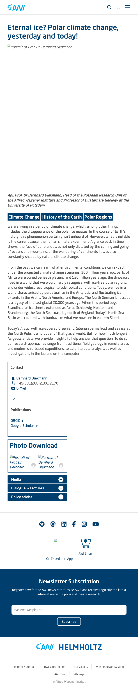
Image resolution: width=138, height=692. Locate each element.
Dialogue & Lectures (27, 488)
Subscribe (69, 622)
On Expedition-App (59, 559)
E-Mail (21, 388)
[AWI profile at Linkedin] (63, 524)
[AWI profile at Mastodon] (53, 524)
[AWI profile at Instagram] (84, 524)
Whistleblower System (109, 666)
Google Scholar (23, 425)
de (118, 7)
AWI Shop (85, 553)
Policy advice (21, 497)
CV (13, 399)
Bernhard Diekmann (31, 378)
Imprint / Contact (24, 666)
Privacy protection (54, 666)
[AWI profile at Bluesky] (42, 524)
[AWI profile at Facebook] (74, 524)
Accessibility (80, 666)
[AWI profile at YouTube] (95, 524)
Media (16, 479)
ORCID (15, 420)
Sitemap (78, 674)
